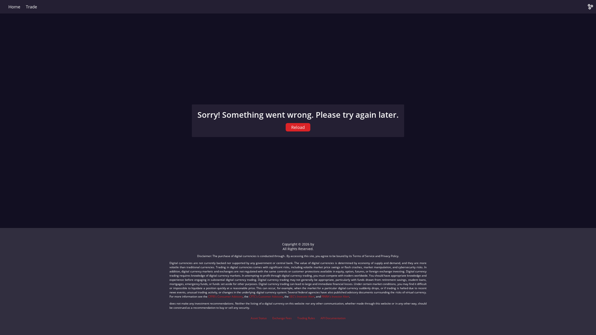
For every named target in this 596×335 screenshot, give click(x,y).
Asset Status (259, 318)
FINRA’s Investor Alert (335, 296)
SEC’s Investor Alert (302, 296)
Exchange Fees (282, 318)
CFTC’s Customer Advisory (266, 296)
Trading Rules (306, 318)
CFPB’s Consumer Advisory (225, 296)
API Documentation (333, 318)
